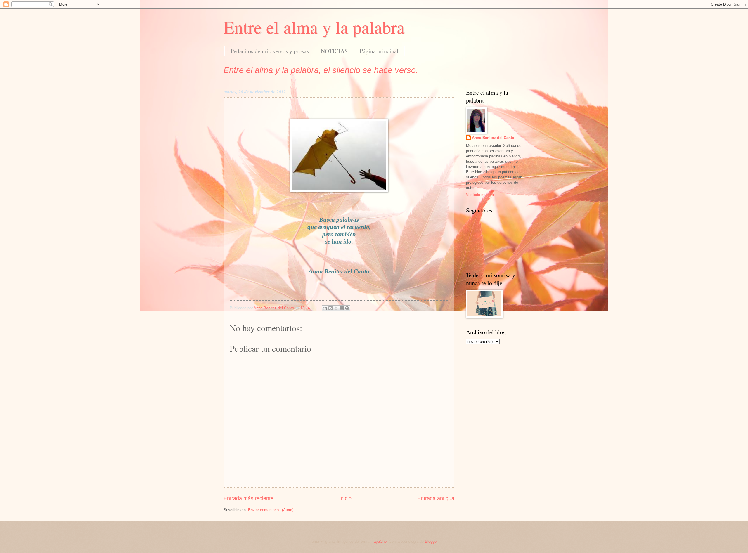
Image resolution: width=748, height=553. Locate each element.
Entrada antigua (435, 498)
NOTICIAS (334, 51)
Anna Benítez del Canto (493, 138)
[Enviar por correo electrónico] (325, 308)
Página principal (379, 51)
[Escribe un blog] (330, 308)
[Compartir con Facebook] (341, 308)
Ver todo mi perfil (480, 195)
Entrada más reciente (248, 498)
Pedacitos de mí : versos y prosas (270, 51)
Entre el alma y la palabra (314, 27)
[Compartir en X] (336, 308)
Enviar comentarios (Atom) (270, 510)
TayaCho (379, 541)
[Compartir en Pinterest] (347, 308)
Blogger (431, 541)
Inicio (345, 498)
